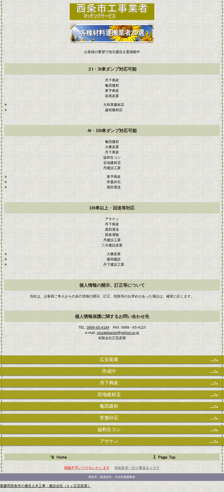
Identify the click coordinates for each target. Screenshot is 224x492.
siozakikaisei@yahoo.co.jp (118, 333)
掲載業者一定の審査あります (137, 468)
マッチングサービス (112, 11)
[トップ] (166, 457)
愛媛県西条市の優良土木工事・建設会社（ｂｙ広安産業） (45, 486)
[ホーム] (58, 457)
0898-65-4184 (98, 327)
